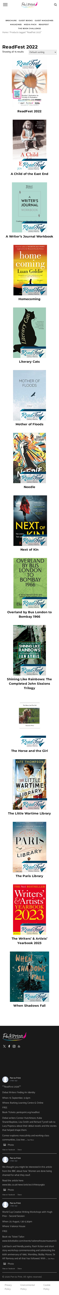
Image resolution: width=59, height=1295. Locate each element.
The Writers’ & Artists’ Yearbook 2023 (30, 941)
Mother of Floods (29, 424)
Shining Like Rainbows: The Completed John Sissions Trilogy (29, 683)
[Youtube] (19, 1046)
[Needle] (29, 458)
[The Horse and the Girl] (29, 722)
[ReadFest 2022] (29, 82)
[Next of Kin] (29, 520)
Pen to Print (15, 1078)
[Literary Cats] (29, 332)
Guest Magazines (44, 20)
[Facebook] (9, 1046)
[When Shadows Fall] (29, 976)
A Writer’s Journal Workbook (29, 236)
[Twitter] (4, 1046)
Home (5, 32)
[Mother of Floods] (29, 395)
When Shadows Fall (29, 1005)
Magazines (16, 24)
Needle (29, 487)
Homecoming (29, 299)
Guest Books (26, 20)
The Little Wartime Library (29, 813)
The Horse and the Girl (29, 751)
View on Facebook (8, 1149)
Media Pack (30, 24)
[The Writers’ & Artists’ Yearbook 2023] (29, 909)
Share (19, 1149)
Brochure (11, 20)
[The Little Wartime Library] (29, 784)
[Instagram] (14, 1046)
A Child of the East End (29, 174)
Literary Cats (29, 361)
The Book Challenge (29, 28)
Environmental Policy (27, 1287)
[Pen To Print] (29, 5)
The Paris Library (29, 876)
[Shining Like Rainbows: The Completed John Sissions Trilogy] (29, 650)
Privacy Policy (8, 1287)
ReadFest (44, 24)
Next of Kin (29, 549)
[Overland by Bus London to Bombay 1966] (29, 583)
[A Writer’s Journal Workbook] (29, 207)
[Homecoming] (29, 270)
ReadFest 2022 (29, 111)
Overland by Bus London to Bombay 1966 (29, 614)
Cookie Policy (46, 1287)
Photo (11, 1145)
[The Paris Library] (29, 847)
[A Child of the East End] (29, 145)
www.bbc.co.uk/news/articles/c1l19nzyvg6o (23, 1185)
